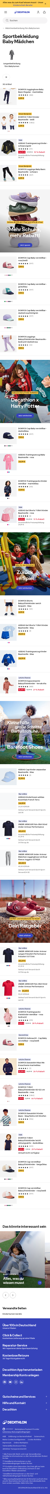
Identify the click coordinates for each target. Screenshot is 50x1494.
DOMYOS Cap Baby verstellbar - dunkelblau (32, 429)
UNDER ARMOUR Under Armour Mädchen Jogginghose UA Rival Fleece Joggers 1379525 (32, 857)
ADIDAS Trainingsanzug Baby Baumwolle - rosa (31, 456)
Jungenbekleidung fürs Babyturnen (11, 64)
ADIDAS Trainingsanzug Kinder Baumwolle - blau (32, 652)
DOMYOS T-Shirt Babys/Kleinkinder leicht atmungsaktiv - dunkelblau (30, 1140)
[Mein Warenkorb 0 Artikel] (44, 12)
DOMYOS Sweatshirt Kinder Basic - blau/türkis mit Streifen (32, 1114)
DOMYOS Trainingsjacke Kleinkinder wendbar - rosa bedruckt (30, 1014)
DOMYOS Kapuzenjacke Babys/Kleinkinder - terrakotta (32, 682)
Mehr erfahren (25, 935)
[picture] (8, 96)
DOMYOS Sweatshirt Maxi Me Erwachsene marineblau (31, 1064)
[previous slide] (6, 1295)
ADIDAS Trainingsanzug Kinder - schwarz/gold (33, 144)
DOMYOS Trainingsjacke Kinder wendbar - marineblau (32, 482)
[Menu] (6, 12)
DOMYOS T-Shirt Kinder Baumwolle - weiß (29, 118)
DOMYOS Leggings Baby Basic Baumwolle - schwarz (32, 170)
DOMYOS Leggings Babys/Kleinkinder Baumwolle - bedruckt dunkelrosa (32, 339)
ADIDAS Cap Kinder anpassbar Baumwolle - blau (32, 770)
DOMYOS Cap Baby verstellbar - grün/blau (32, 285)
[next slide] (13, 1295)
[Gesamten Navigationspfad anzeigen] (4, 28)
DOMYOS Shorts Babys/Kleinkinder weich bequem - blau (29, 603)
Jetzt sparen (25, 245)
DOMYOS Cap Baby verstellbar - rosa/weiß (32, 259)
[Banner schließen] (45, 4)
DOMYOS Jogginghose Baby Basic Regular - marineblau (31, 90)
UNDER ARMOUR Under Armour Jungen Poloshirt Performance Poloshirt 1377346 (32, 954)
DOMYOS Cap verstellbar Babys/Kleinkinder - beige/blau (32, 1163)
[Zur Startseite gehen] (22, 12)
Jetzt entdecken (25, 416)
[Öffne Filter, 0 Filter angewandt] (6, 77)
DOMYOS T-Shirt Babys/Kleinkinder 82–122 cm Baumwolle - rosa (31, 1089)
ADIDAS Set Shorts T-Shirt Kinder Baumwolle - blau (33, 626)
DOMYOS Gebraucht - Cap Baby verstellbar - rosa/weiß (32, 1039)
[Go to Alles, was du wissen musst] (40, 1283)
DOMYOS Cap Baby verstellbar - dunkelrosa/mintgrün (32, 311)
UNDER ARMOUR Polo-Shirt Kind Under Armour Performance (33, 825)
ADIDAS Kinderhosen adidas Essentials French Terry (31, 798)
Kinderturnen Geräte (12, 1314)
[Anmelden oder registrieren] (38, 12)
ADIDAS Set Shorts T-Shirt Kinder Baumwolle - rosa (33, 511)
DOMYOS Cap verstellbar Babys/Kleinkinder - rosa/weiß (32, 1189)
